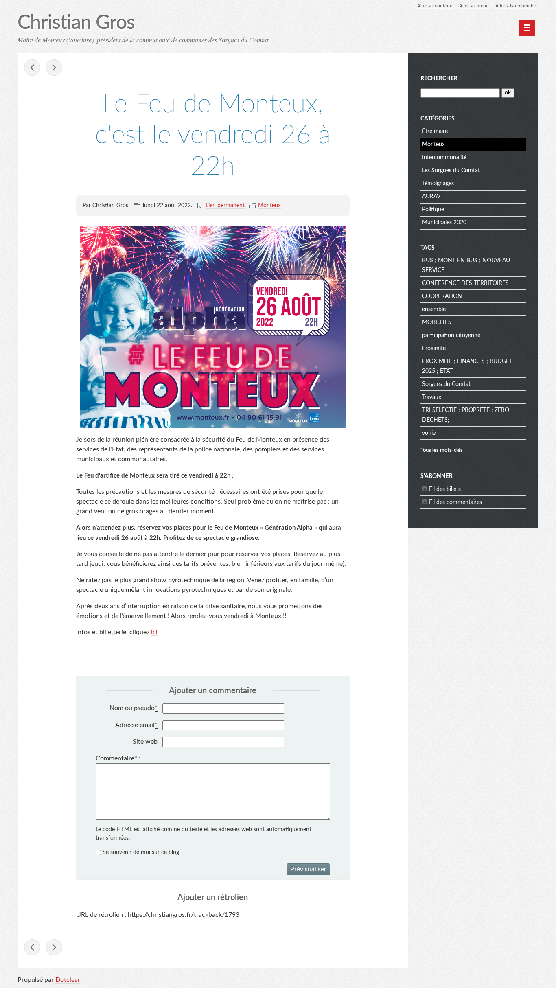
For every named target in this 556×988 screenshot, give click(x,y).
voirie (429, 433)
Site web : (147, 741)
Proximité (434, 348)
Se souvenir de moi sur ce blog (141, 852)
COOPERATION (442, 296)
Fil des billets (445, 489)
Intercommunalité (444, 157)
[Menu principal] (527, 28)
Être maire (435, 131)
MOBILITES (436, 322)
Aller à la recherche (515, 5)
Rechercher (438, 78)
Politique (433, 209)
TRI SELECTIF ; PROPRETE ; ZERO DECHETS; (465, 415)
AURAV (431, 196)
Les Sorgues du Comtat (451, 170)
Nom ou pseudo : (135, 708)
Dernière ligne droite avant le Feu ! (54, 67)
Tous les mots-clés (441, 450)
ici (154, 632)
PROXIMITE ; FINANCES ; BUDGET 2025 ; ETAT (467, 366)
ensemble (434, 309)
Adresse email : (138, 725)
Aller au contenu (435, 5)
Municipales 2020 (444, 223)
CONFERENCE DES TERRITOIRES (465, 283)
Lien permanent (225, 205)
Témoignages (438, 183)
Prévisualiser (308, 869)
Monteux (269, 205)
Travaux (431, 397)
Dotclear (67, 980)
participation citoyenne (451, 335)
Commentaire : (118, 758)
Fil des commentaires (455, 502)
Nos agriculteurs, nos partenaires (32, 67)
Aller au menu (474, 5)
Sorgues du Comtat (446, 384)
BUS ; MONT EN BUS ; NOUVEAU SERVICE (466, 265)
